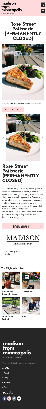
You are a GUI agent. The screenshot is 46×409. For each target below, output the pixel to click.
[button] (43, 5)
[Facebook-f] (4, 398)
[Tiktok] (14, 398)
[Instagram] (9, 398)
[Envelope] (19, 398)
